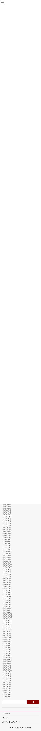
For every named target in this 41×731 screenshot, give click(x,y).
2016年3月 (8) (7, 582)
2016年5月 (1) (7, 578)
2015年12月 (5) (7, 588)
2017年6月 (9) (7, 557)
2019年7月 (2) (7, 519)
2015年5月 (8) (7, 602)
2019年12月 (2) (7, 515)
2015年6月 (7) (7, 600)
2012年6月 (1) (7, 661)
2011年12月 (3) (7, 669)
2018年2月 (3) (7, 545)
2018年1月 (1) (7, 547)
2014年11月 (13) (7, 614)
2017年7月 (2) (7, 555)
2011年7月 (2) (7, 678)
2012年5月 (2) (7, 663)
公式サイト (5, 718)
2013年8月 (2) (7, 645)
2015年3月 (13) (7, 606)
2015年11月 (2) (7, 590)
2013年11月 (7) (7, 639)
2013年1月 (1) (7, 653)
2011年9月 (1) (7, 674)
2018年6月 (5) (7, 537)
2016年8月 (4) (7, 572)
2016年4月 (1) (7, 580)
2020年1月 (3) (7, 512)
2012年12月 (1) (7, 655)
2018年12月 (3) (7, 531)
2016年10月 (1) (7, 568)
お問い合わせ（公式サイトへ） (11, 722)
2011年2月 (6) (7, 686)
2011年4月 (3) (7, 682)
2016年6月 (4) (7, 576)
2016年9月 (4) (7, 570)
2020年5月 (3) (7, 504)
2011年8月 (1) (7, 676)
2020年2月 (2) (7, 510)
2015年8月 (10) (7, 596)
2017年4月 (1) (7, 559)
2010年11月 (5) (7, 692)
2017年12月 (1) (7, 549)
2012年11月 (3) (7, 657)
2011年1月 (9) (7, 688)
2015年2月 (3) (7, 608)
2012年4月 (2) (7, 665)
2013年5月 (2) (7, 649)
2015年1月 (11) (7, 610)
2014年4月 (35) (7, 629)
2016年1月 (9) (7, 586)
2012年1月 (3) (7, 667)
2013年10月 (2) (7, 641)
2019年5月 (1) (7, 521)
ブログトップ (6, 713)
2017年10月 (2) (7, 551)
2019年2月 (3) (7, 527)
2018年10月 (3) (7, 533)
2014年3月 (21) (7, 631)
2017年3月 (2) (7, 561)
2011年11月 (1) (7, 672)
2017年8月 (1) (7, 553)
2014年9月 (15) (7, 619)
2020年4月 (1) (7, 506)
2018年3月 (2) (7, 543)
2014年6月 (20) (7, 625)
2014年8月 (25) (7, 621)
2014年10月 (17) (7, 616)
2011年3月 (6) (7, 684)
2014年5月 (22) (7, 627)
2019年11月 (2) (7, 517)
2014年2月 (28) (7, 633)
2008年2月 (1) (7, 696)
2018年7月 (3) (7, 535)
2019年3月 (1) (7, 525)
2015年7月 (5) (7, 598)
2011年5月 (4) (7, 680)
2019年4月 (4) (7, 523)
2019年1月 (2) (7, 529)
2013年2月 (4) (7, 651)
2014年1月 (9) (7, 635)
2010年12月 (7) (7, 690)
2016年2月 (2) (7, 584)
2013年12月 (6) (7, 637)
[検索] (33, 702)
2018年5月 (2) (7, 539)
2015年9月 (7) (7, 594)
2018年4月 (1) (7, 541)
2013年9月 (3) (7, 643)
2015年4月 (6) (7, 604)
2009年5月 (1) (7, 694)
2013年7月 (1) (7, 647)
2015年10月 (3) (7, 592)
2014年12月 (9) (7, 612)
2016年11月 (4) (7, 565)
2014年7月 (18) (7, 623)
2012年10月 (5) (7, 659)
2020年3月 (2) (7, 508)
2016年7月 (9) (7, 574)
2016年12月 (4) (7, 563)
